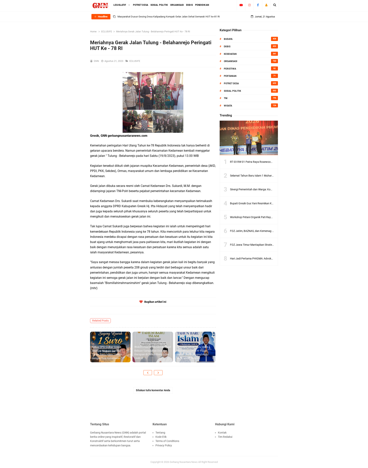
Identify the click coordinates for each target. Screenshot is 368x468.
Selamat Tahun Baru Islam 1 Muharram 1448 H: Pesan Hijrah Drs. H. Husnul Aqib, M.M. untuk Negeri (193, 352)
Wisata (228, 105)
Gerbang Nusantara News (184, 462)
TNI (226, 98)
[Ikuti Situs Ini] (266, 5)
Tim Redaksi (225, 436)
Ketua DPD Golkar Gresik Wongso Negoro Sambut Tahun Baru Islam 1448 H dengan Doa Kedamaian (107, 352)
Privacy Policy (163, 445)
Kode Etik (161, 436)
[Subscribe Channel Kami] (241, 5)
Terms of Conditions (167, 441)
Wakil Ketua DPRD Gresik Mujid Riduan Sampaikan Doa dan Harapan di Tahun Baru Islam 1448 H (152, 352)
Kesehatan (230, 54)
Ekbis (227, 46)
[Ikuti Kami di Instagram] (249, 5)
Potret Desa (231, 83)
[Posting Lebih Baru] (147, 372)
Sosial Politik (232, 91)
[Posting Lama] (158, 372)
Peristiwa (230, 68)
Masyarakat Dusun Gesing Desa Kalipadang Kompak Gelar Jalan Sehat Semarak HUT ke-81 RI (168, 16)
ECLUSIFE (135, 61)
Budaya (228, 39)
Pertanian (230, 76)
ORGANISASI (230, 61)
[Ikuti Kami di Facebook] (258, 5)
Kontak (222, 432)
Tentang (160, 432)
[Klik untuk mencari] (275, 5)
